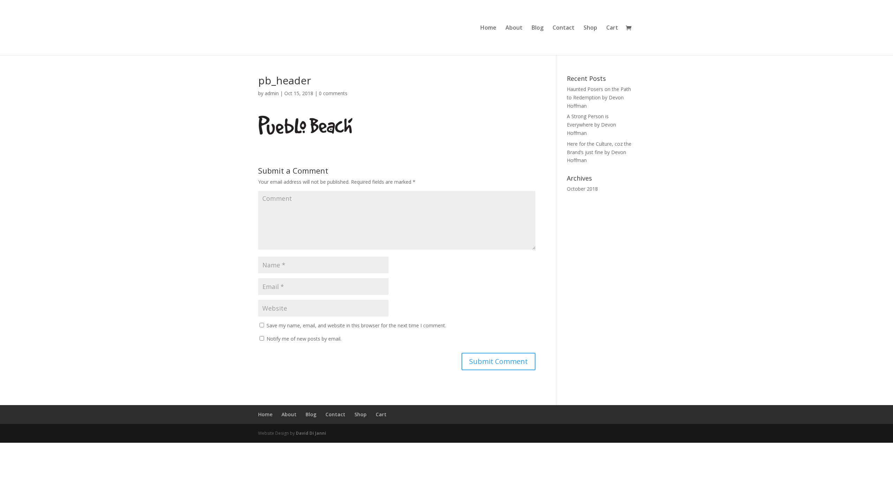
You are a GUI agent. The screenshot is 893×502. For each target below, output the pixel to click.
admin (272, 93)
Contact (564, 28)
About (514, 28)
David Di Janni (311, 433)
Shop (590, 28)
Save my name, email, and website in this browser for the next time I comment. (356, 325)
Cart (612, 28)
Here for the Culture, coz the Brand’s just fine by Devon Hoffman (599, 152)
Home (488, 28)
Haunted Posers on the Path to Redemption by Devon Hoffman (599, 97)
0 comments (333, 93)
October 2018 (582, 188)
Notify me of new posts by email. (304, 338)
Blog (537, 28)
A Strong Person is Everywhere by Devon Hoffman (591, 124)
